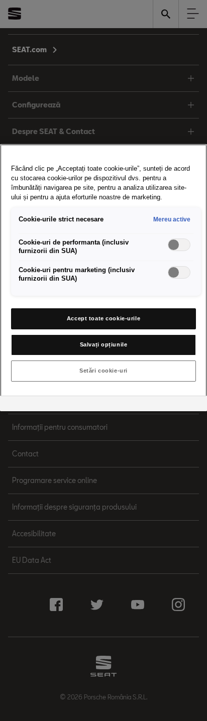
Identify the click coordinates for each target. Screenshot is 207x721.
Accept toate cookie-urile (103, 318)
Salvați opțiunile (104, 344)
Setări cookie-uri (103, 371)
